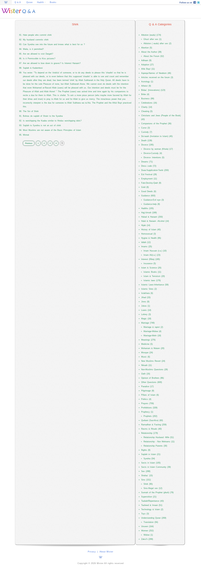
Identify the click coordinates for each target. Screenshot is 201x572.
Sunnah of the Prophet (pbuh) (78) (157, 492)
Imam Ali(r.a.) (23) (152, 255)
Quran (29, 2)
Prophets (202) (150, 416)
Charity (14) (146, 107)
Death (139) (146, 140)
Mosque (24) (147, 352)
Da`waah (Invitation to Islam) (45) (157, 136)
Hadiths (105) (147, 208)
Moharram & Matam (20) (152, 348)
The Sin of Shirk (31, 111)
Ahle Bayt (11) (148, 69)
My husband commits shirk (36, 39)
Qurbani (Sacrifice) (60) (152, 420)
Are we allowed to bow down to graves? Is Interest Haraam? (52, 63)
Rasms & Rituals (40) (151, 429)
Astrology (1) (147, 81)
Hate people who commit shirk (37, 35)
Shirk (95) (148, 484)
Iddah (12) (146, 242)
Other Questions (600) (151, 382)
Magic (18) (146, 318)
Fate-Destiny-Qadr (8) (151, 183)
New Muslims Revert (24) (153, 361)
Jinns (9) (145, 301)
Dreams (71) (147, 162)
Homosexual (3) (148, 234)
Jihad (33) (145, 297)
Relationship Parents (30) (155, 446)
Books (53, 2)
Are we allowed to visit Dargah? (38, 54)
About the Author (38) (151, 52)
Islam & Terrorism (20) (154, 276)
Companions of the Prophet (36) (156, 123)
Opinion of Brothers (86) (152, 378)
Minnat (26, 135)
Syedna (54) (149, 458)
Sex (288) (145, 471)
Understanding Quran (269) (153, 518)
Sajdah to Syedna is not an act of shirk (42, 125)
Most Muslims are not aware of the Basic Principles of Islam (52, 130)
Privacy (92, 551)
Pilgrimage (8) (147, 391)
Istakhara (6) (147, 293)
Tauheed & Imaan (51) (151, 505)
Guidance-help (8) (152, 204)
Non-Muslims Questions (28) (154, 369)
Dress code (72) (148, 166)
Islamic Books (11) (152, 272)
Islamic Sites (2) (149, 289)
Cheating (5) (146, 111)
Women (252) (147, 530)
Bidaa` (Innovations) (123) (153, 90)
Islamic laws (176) (152, 280)
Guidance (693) (148, 195)
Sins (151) (146, 480)
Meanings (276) (148, 340)
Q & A (18, 2)
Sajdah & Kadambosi (33, 68)
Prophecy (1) (147, 412)
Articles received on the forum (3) (157, 77)
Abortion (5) (146, 47)
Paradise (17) (147, 386)
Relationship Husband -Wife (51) (159, 437)
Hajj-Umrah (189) (149, 212)
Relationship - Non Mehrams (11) (159, 441)
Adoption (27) (147, 64)
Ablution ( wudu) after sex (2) (157, 43)
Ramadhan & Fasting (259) (153, 424)
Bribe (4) (145, 94)
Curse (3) (145, 128)
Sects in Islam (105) (150, 463)
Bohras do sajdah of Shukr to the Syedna (43, 116)
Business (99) (147, 98)
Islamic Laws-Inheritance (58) (154, 284)
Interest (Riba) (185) (150, 259)
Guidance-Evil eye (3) (154, 200)
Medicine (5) (147, 344)
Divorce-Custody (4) (153, 153)
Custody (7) (146, 132)
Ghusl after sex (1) (152, 39)
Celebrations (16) (149, 103)
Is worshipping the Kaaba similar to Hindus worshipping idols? (52, 121)
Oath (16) (145, 374)
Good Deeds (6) (148, 191)
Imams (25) (146, 246)
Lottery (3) (146, 314)
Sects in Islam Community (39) (156, 467)
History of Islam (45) (151, 229)
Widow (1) (148, 535)
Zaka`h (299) (147, 539)
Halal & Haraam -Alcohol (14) (155, 221)
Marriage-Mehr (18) (152, 335)
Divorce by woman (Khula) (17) (158, 149)
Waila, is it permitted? (33, 49)
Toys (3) (145, 513)
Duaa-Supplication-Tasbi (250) (155, 170)
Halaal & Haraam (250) (152, 217)
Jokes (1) (145, 306)
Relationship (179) (149, 433)
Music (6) (145, 357)
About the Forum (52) (154, 56)
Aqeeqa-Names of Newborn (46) (156, 73)
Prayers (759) (147, 403)
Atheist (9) (146, 86)
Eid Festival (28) (149, 174)
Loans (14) (146, 310)
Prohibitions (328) (149, 407)
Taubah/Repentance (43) (152, 501)
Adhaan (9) (146, 60)
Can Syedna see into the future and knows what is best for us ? (54, 44)
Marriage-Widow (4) (152, 331)
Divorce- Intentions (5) (154, 157)
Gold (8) (145, 187)
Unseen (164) (147, 526)
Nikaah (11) (146, 365)
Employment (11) (149, 178)
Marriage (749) (148, 323)
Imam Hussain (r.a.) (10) (155, 251)
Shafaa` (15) (147, 475)
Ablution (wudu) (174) (151, 35)
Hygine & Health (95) (151, 238)
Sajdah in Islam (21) (150, 454)
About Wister (106, 551)
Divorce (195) (147, 145)
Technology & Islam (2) (152, 509)
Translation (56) (151, 522)
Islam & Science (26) (151, 268)
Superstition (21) (148, 497)
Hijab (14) (145, 225)
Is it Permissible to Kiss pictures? (39, 58)
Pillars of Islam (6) (150, 395)
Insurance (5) (150, 263)
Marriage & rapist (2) (153, 327)
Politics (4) (146, 399)
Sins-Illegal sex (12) (153, 488)
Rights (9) (145, 450)
